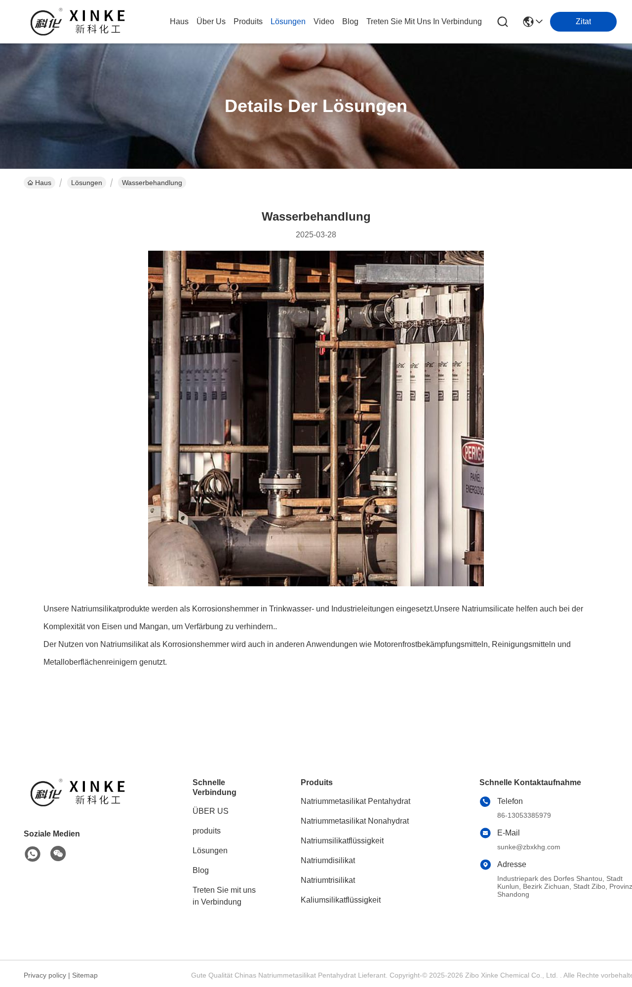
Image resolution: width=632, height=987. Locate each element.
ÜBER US (211, 811)
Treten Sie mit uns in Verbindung (224, 896)
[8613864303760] (32, 854)
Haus (179, 21)
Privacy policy (45, 975)
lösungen (288, 21)
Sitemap (85, 975)
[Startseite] (78, 804)
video (324, 21)
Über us (211, 21)
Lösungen (86, 183)
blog (350, 21)
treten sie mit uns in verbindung (424, 21)
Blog (201, 870)
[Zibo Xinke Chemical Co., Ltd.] (78, 22)
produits (248, 21)
